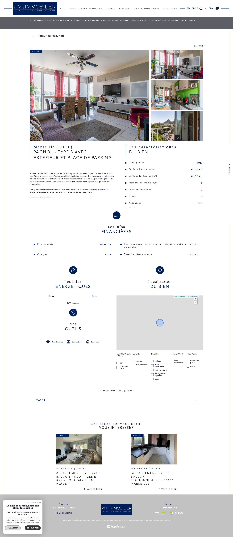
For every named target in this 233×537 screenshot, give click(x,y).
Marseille (96, 20)
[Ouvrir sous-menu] (75, 8)
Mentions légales (133, 520)
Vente (72, 8)
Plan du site (122, 520)
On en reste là (32, 502)
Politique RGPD (158, 520)
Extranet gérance (151, 8)
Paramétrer (13, 528)
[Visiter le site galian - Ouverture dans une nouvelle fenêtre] (176, 513)
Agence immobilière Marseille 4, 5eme (46, 20)
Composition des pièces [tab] (116, 390)
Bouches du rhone (81, 20)
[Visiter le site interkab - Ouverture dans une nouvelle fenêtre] (160, 513)
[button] (177, 138)
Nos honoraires (111, 520)
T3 (147, 20)
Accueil (63, 8)
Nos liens (149, 520)
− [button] (195, 302)
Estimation (111, 8)
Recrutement (124, 8)
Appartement (138, 20)
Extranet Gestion (170, 8)
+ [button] (195, 298)
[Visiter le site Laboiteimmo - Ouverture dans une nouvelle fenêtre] (116, 529)
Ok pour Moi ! (33, 528)
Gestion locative (96, 8)
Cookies (167, 520)
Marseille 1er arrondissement (116, 20)
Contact (229, 169)
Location (81, 8)
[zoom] (89, 140)
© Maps (183, 296)
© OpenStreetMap (193, 296)
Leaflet (175, 296)
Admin (142, 520)
